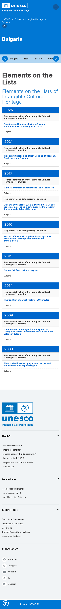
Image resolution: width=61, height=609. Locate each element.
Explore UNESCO (28, 604)
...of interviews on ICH (12, 493)
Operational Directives (12, 523)
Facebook (13, 559)
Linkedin (12, 584)
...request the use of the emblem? (17, 462)
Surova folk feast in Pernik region (21, 270)
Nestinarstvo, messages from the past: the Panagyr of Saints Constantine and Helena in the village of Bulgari (28, 331)
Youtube (12, 571)
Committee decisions (12, 536)
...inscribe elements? (11, 450)
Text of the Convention (13, 519)
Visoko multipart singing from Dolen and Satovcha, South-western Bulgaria (30, 157)
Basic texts (7, 528)
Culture (18, 19)
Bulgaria (14, 59)
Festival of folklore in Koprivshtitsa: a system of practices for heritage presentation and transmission (28, 238)
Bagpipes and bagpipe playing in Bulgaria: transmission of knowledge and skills (25, 125)
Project (38, 59)
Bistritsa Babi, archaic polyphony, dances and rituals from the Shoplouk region (27, 364)
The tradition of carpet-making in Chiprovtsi (26, 300)
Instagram (12, 565)
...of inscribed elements (13, 489)
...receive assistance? (12, 445)
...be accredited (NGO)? (13, 458)
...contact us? (8, 466)
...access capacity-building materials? (19, 454)
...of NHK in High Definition (14, 497)
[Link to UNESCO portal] (20, 5)
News (27, 59)
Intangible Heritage (34, 19)
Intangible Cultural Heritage (15, 10)
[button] (4, 27)
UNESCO (6, 19)
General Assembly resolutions (16, 532)
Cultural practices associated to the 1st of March (29, 187)
